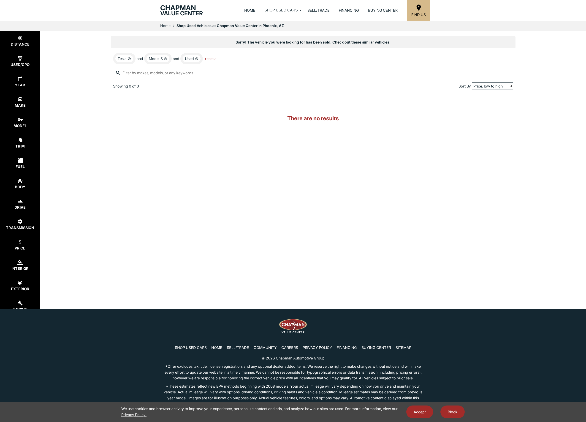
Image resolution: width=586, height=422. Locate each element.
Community (265, 347)
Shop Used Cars (281, 10)
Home (249, 10)
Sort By (464, 86)
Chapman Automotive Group (300, 358)
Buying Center (383, 10)
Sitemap (403, 347)
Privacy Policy (317, 347)
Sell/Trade (318, 10)
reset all (211, 58)
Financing (349, 10)
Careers (289, 347)
